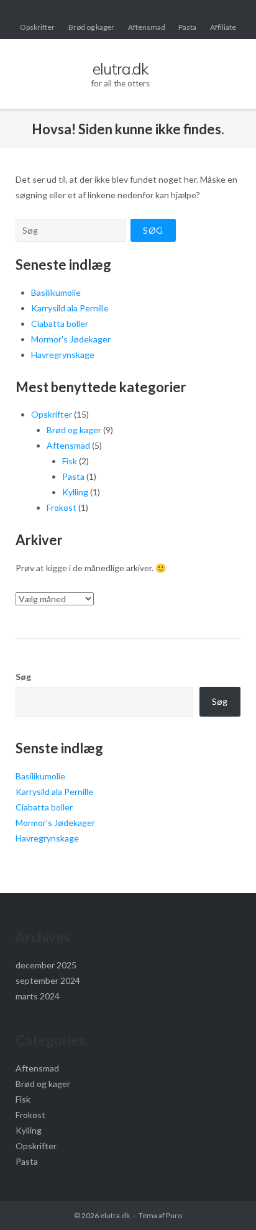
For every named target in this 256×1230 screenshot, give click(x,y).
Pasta (187, 27)
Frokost (61, 507)
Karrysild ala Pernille (70, 308)
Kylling (75, 492)
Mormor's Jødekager (71, 339)
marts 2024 (38, 996)
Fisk (69, 461)
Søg (23, 676)
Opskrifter (37, 27)
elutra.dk (115, 1215)
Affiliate (223, 27)
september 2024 (48, 980)
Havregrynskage (62, 354)
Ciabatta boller (59, 323)
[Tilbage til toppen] (225, 1200)
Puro (174, 1215)
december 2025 (46, 965)
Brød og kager (91, 27)
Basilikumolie (56, 292)
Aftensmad (146, 27)
